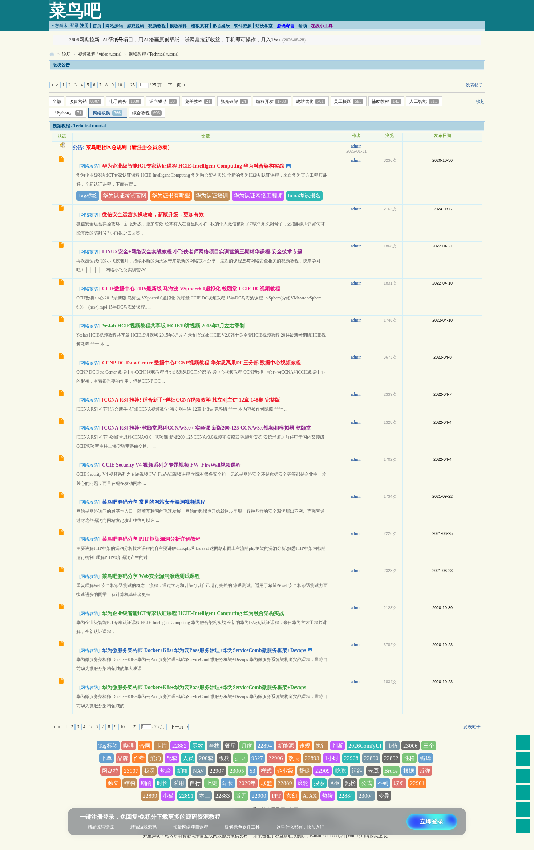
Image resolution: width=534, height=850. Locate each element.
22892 (391, 758)
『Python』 (66, 113)
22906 (275, 758)
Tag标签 (87, 195)
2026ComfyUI (364, 746)
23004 (366, 796)
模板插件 (178, 25)
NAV (198, 771)
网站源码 (114, 25)
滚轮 (303, 783)
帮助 (302, 25)
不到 (382, 783)
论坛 (66, 54)
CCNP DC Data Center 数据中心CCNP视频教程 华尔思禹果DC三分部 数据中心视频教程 (201, 363)
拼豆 (240, 758)
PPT (276, 796)
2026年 (247, 783)
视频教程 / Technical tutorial (153, 54)
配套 (171, 758)
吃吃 (340, 771)
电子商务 (124, 101)
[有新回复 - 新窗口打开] (62, 160)
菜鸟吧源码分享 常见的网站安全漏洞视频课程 (153, 502)
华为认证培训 (211, 195)
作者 (139, 758)
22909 (322, 771)
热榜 (350, 783)
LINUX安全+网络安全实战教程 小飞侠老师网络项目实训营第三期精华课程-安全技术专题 (202, 251)
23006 (410, 746)
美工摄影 (347, 101)
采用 (178, 783)
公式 (366, 783)
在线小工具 (322, 25)
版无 (240, 796)
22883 (222, 796)
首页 (97, 25)
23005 (237, 771)
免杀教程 (197, 101)
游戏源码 (135, 25)
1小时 (332, 758)
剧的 (146, 783)
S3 (252, 771)
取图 (399, 783)
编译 (425, 758)
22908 (351, 758)
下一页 (174, 85)
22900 (259, 796)
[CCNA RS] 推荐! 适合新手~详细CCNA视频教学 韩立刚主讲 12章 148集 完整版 (191, 400)
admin (356, 146)
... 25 (130, 85)
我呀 (149, 771)
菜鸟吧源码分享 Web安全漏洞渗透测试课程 (151, 576)
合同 (144, 746)
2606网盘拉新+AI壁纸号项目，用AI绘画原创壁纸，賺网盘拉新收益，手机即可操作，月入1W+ (175, 40)
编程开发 (271, 101)
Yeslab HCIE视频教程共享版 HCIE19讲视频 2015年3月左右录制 (173, 326)
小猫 (168, 796)
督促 (304, 771)
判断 (337, 746)
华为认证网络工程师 (258, 195)
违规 (304, 746)
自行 (195, 783)
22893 (312, 758)
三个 (428, 746)
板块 (224, 758)
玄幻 (291, 796)
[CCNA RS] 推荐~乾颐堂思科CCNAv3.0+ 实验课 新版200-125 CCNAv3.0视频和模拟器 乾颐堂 (206, 428)
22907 (217, 771)
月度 (246, 746)
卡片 (161, 746)
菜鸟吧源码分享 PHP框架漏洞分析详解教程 (151, 539)
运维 (357, 771)
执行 (321, 746)
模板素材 (200, 25)
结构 (129, 783)
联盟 (266, 783)
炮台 (165, 771)
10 (120, 85)
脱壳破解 (233, 101)
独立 (113, 783)
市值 (392, 746)
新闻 (182, 771)
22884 (346, 796)
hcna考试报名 (304, 195)
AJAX (310, 796)
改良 (293, 758)
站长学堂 (264, 25)
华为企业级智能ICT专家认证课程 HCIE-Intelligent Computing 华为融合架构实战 (193, 166)
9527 (257, 758)
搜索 (319, 783)
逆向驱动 (162, 101)
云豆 (373, 771)
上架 (211, 783)
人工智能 (423, 101)
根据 (408, 771)
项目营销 (84, 101)
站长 (227, 783)
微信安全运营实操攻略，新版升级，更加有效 (153, 214)
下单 (106, 758)
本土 (204, 796)
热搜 (327, 796)
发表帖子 (474, 85)
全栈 (214, 746)
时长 (162, 783)
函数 (197, 746)
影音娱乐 (221, 25)
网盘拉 (110, 771)
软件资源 (242, 25)
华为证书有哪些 (171, 195)
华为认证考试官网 (124, 195)
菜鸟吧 (75, 10)
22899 (150, 796)
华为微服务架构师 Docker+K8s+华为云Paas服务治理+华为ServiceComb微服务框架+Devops (204, 650)
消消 (155, 758)
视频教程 (157, 25)
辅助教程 (385, 101)
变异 (384, 796)
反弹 (425, 771)
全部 (56, 101)
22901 (417, 783)
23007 (131, 771)
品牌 (122, 758)
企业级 (285, 771)
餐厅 (230, 746)
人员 (188, 758)
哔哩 (128, 746)
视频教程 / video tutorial (99, 54)
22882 (179, 746)
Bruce (391, 771)
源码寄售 (285, 25)
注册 (84, 25)
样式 (266, 771)
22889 (285, 783)
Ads (334, 783)
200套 (206, 758)
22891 (186, 796)
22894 (265, 746)
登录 (74, 25)
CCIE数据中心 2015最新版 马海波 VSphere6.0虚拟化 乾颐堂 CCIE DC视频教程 (191, 288)
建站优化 (310, 101)
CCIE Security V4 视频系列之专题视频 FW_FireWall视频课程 (171, 465)
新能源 (286, 746)
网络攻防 (107, 113)
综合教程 (146, 113)
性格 (409, 758)
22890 (371, 758)
